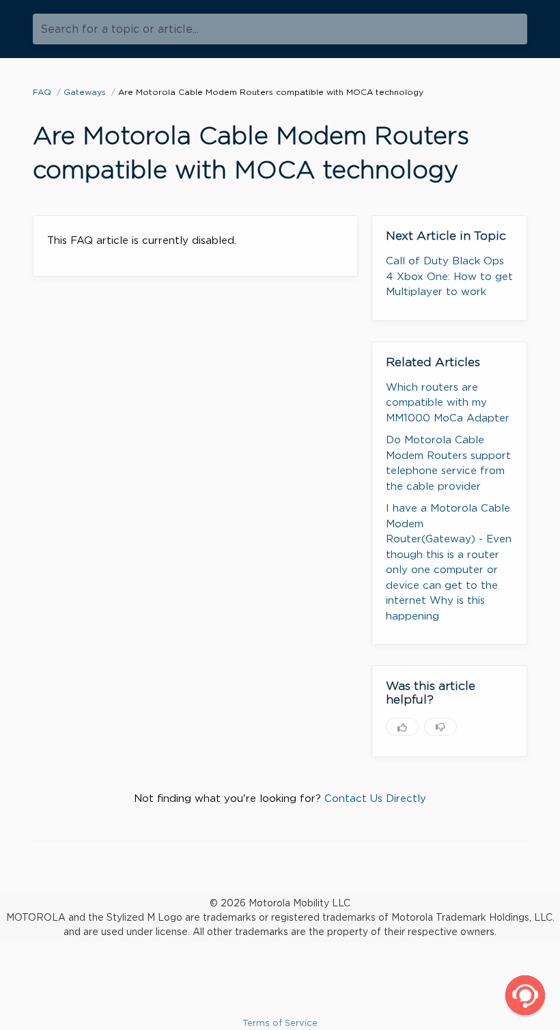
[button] (525, 995)
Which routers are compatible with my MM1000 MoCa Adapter (447, 402)
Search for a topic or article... (119, 29)
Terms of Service (280, 1023)
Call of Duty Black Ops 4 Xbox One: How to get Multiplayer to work (449, 276)
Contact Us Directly (375, 798)
